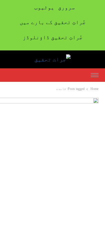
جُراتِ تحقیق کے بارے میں (53, 22)
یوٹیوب (44, 7)
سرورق (66, 7)
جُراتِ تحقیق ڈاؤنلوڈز (53, 37)
